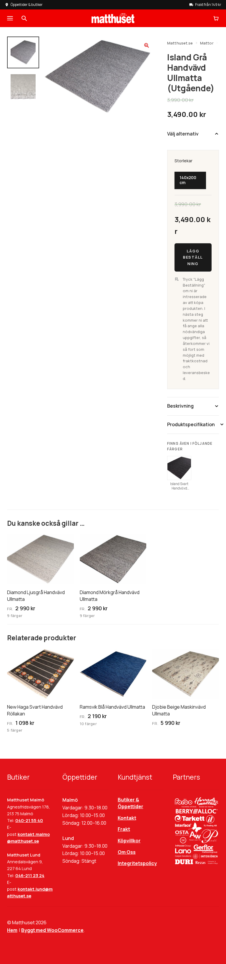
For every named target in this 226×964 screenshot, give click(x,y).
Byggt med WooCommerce (52, 930)
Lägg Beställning (193, 257)
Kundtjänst (185, 39)
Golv (113, 39)
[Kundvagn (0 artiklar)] (216, 18)
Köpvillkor (129, 840)
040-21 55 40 (29, 820)
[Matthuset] (113, 18)
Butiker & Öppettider (130, 803)
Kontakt (127, 818)
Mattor (48, 39)
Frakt (124, 829)
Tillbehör (134, 39)
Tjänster (158, 39)
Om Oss (127, 852)
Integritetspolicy (137, 863)
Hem (12, 930)
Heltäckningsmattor (82, 39)
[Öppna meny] (10, 18)
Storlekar (183, 160)
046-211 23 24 (29, 875)
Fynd (208, 39)
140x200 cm (188, 180)
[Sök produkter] (24, 18)
